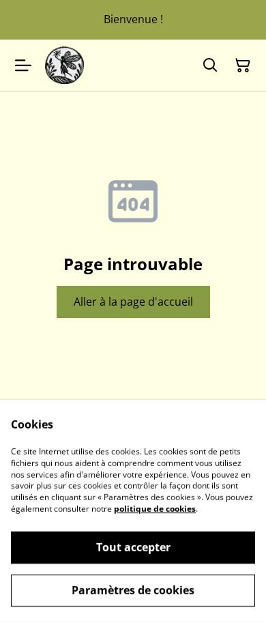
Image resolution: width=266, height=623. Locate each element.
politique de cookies (155, 509)
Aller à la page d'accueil (133, 301)
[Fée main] (64, 65)
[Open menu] (23, 65)
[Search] (210, 65)
